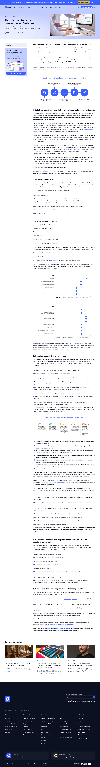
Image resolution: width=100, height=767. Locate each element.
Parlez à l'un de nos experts (62, 628)
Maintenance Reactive (29, 721)
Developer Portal (64, 735)
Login (77, 7)
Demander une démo (87, 7)
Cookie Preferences (35, 764)
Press (79, 724)
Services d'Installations (47, 721)
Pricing (6, 735)
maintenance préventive (70, 599)
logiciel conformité (53, 260)
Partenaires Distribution (84, 729)
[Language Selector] (94, 7)
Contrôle (25, 726)
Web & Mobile (8, 729)
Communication (27, 729)
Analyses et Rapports (29, 724)
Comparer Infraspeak (66, 737)
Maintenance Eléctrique (47, 735)
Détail (43, 737)
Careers (80, 721)
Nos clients (63, 718)
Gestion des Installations (48, 718)
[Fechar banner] (92, 2)
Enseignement (45, 746)
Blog (8, 17)
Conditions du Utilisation (85, 700)
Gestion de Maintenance (48, 724)
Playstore (27, 757)
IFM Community (64, 726)
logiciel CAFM (47, 171)
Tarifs (47, 7)
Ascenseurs (44, 732)
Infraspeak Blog (64, 724)
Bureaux (43, 740)
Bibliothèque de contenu (67, 721)
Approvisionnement (28, 732)
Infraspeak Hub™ (9, 721)
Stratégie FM (14, 17)
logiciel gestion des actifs (87, 185)
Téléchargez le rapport (83, 2)
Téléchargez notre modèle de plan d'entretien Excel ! (60, 624)
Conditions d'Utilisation (10, 764)
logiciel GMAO (74, 343)
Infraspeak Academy (65, 729)
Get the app (18, 757)
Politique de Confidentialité (74, 701)
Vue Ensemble (9, 718)
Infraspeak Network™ (11, 726)
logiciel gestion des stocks (72, 149)
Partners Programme (84, 726)
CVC (42, 729)
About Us (80, 718)
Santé (43, 743)
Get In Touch (81, 732)
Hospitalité (44, 726)
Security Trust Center (65, 732)
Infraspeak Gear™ (10, 724)
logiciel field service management (59, 482)
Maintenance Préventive (29, 718)
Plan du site (81, 735)
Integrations (8, 732)
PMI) (83, 343)
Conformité (26, 735)
